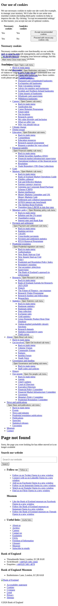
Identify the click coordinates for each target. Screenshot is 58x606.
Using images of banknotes (30, 93)
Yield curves (23, 334)
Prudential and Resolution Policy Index (35, 262)
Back (21, 67)
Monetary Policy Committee (30, 397)
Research (16, 277)
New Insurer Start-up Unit (29, 257)
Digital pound (18, 129)
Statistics (16, 301)
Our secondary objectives (29, 267)
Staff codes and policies (28, 368)
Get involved (18, 342)
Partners (21, 353)
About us (16, 525)
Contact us (17, 533)
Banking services (25, 231)
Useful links (27, 520)
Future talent (23, 112)
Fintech (21, 288)
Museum (16, 546)
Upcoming (17, 425)
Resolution (23, 163)
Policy (21, 259)
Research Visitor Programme (31, 293)
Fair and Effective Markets (30, 182)
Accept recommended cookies (44, 33)
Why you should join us (28, 124)
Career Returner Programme (30, 109)
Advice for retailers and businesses (33, 88)
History (15, 371)
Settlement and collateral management (35, 199)
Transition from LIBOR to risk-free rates (36, 207)
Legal (9, 592)
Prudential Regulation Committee (33, 399)
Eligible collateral (26, 179)
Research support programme (31, 143)
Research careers (25, 117)
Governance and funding (23, 360)
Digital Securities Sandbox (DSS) (33, 156)
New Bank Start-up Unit (29, 254)
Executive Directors (27, 387)
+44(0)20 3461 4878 (25, 564)
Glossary (16, 543)
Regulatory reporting (27, 264)
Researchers (23, 298)
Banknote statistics (26, 306)
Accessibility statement (17, 585)
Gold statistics (24, 316)
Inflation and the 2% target (30, 215)
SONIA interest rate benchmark (32, 202)
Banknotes (17, 70)
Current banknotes (26, 78)
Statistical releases (20, 423)
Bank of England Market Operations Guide (37, 177)
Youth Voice (23, 358)
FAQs (15, 538)
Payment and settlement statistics (32, 239)
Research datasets (26, 329)
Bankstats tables (25, 309)
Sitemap (10, 597)
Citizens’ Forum (25, 348)
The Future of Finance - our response (34, 290)
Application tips (25, 106)
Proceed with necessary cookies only (43, 39)
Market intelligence (26, 192)
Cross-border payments (28, 236)
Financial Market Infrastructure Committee (37, 392)
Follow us (23, 470)
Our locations (24, 114)
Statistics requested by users (30, 332)
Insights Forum (24, 355)
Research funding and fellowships (33, 295)
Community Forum (26, 350)
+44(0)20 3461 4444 (28, 562)
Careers (16, 101)
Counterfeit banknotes (28, 75)
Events (15, 410)
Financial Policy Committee (30, 389)
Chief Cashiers (24, 382)
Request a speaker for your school (33, 145)
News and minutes (20, 413)
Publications (17, 418)
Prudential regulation (21, 244)
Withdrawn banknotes (27, 98)
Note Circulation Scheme (29, 86)
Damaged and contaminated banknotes (35, 81)
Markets (16, 171)
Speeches (16, 420)
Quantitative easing (26, 218)
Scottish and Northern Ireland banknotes (36, 91)
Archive (16, 528)
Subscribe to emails (21, 548)
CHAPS (21, 233)
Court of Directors (26, 384)
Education (17, 132)
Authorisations (24, 252)
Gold (14, 168)
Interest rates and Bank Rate (30, 220)
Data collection (24, 311)
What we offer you (26, 122)
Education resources (27, 140)
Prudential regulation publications (27, 415)
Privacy (10, 595)
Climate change (19, 127)
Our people (17, 374)
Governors (22, 394)
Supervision (23, 270)
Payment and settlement (22, 223)
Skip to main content (10, 54)
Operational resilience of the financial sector (37, 161)
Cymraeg (11, 590)
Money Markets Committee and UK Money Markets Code (34, 195)
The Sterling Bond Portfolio (30, 205)
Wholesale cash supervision (30, 96)
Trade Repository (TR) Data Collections (36, 166)
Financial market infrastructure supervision (37, 158)
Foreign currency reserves (29, 184)
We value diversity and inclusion (32, 119)
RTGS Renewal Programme (30, 241)
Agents (21, 379)
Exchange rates (25, 314)
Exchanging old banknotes (30, 83)
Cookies (10, 587)
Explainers (17, 535)
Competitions (24, 137)
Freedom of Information (23, 540)
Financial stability (20, 148)
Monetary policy (20, 210)
